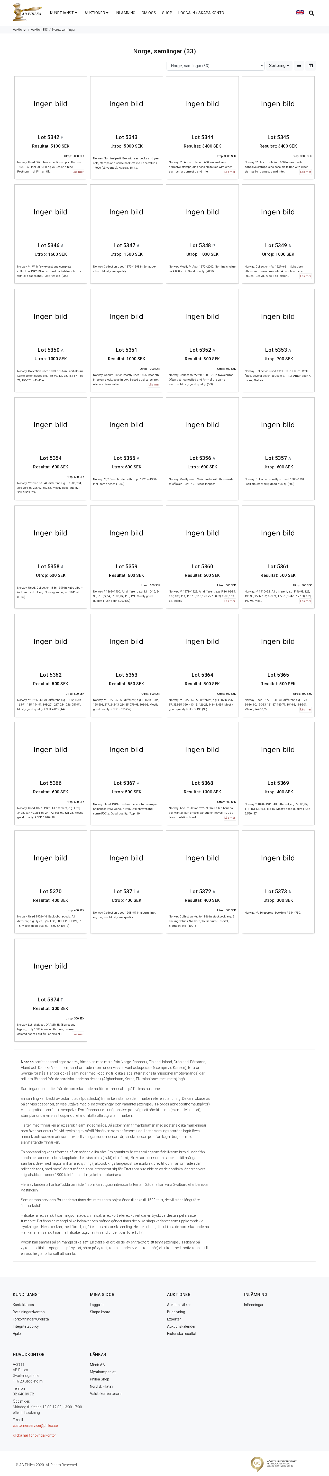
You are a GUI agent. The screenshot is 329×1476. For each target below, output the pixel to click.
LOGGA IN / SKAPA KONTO (201, 13)
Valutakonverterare (106, 1394)
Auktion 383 (39, 29)
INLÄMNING (125, 13)
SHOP (167, 13)
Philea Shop (99, 1379)
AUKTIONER (95, 13)
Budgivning (176, 1312)
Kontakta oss (23, 1305)
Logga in (97, 1305)
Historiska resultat (181, 1334)
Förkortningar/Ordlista (31, 1319)
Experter (174, 1319)
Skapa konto (100, 1312)
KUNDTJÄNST (62, 13)
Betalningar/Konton (29, 1312)
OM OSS (149, 13)
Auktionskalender (181, 1326)
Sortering (278, 65)
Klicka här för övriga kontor (34, 1435)
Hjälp (17, 1334)
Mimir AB (97, 1365)
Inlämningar (253, 1305)
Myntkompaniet (103, 1372)
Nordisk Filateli (101, 1386)
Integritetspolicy (26, 1326)
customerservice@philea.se (35, 1425)
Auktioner (19, 29)
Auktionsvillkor (179, 1305)
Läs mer (78, 172)
